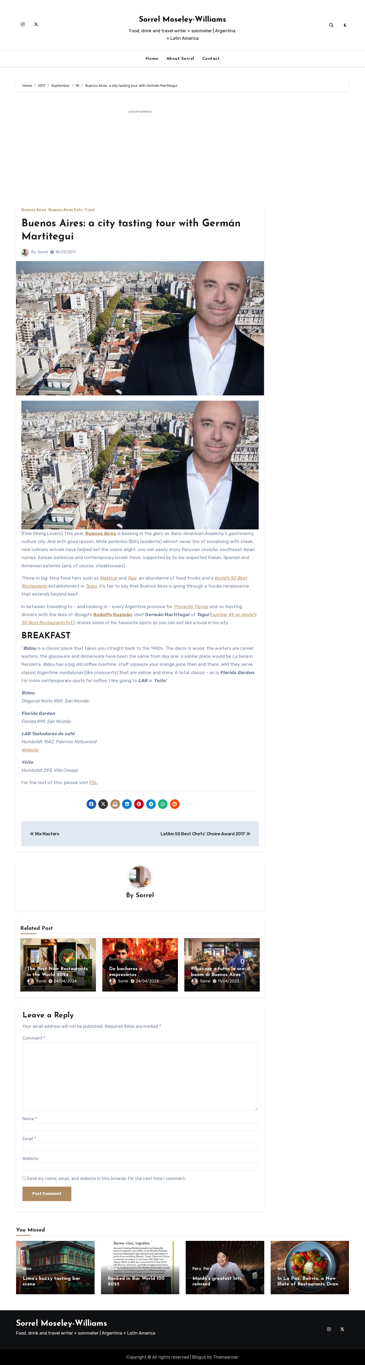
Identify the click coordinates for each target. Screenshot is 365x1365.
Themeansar (225, 1357)
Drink (113, 1269)
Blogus (199, 1357)
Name (29, 1118)
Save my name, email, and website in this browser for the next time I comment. (106, 1178)
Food (90, 210)
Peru (196, 1269)
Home (151, 59)
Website (29, 750)
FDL (93, 782)
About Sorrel (180, 59)
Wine (27, 1269)
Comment (33, 1038)
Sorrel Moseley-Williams (182, 19)
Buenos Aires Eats (65, 210)
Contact (211, 59)
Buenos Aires (33, 210)
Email (29, 1138)
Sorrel (43, 252)
